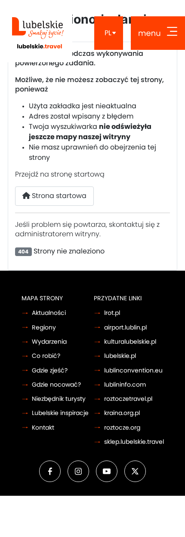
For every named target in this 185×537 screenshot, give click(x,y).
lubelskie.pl (120, 356)
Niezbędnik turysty (59, 399)
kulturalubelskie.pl (130, 342)
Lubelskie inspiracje (60, 413)
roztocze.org (122, 427)
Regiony (44, 327)
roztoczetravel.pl (128, 399)
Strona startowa (58, 195)
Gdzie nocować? (56, 384)
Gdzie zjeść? (50, 370)
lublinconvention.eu (133, 370)
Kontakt (43, 427)
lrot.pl (112, 313)
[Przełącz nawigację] (158, 33)
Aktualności (49, 313)
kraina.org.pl (122, 413)
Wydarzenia (49, 342)
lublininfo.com (125, 384)
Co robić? (46, 356)
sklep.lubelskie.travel (134, 442)
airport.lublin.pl (125, 327)
